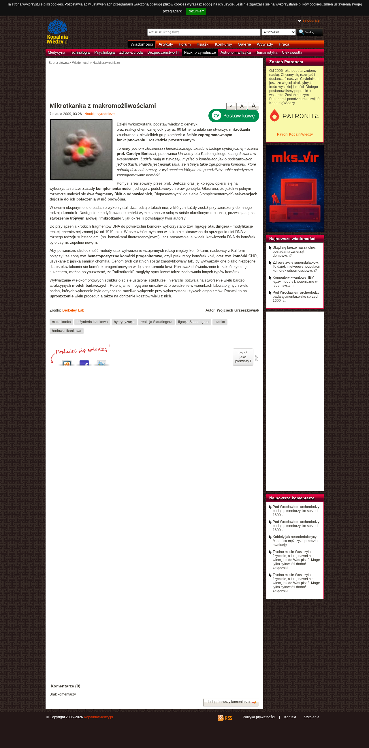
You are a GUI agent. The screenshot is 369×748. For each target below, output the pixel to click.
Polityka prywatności (259, 717)
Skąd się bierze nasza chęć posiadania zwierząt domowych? (294, 251)
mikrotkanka (61, 322)
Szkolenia (311, 717)
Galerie (244, 44)
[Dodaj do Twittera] (101, 361)
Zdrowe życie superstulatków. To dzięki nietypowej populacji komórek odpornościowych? (296, 266)
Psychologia (104, 52)
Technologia (80, 52)
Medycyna (56, 52)
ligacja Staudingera (193, 322)
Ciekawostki (292, 52)
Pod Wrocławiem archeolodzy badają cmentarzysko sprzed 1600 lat (296, 296)
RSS (228, 718)
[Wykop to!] (67, 361)
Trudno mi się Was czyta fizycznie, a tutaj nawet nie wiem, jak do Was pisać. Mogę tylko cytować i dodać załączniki (296, 560)
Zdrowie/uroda (131, 52)
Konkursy (223, 44)
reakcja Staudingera (156, 322)
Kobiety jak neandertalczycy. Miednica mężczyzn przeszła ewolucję (295, 541)
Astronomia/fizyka (236, 52)
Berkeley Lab (73, 310)
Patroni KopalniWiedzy (295, 134)
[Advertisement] (154, 82)
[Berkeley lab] (83, 150)
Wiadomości (142, 44)
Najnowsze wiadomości (292, 238)
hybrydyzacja (124, 322)
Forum (185, 44)
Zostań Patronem (286, 61)
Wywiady (265, 44)
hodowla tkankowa (66, 331)
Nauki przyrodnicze (200, 52)
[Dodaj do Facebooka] (84, 361)
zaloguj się (311, 20)
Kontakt (290, 717)
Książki (203, 44)
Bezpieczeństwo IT (163, 52)
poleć (256, 358)
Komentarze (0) (65, 686)
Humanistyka (266, 52)
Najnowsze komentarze (292, 498)
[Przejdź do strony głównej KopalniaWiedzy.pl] (57, 32)
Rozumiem (195, 11)
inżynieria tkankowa (92, 322)
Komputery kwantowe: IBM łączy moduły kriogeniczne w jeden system (295, 281)
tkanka (220, 322)
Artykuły (166, 44)
